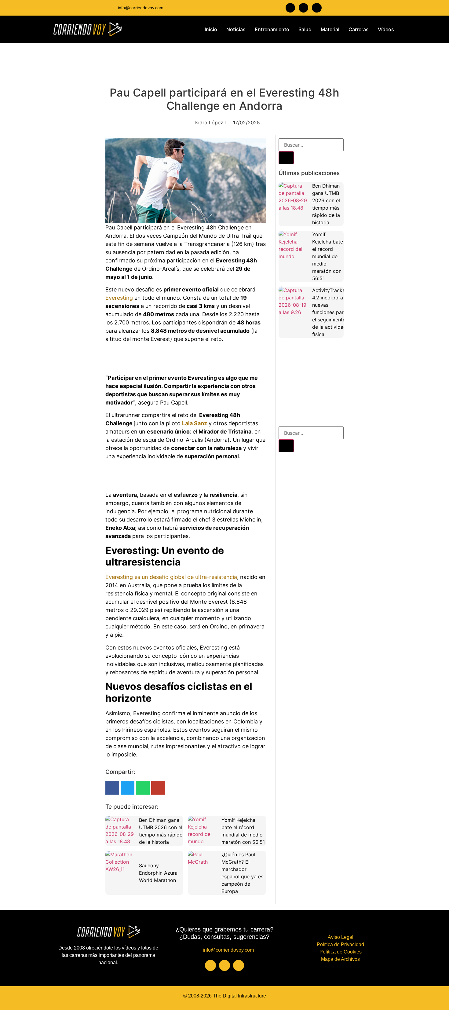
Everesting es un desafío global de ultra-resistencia (171, 577)
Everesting (119, 298)
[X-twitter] (316, 8)
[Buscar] (286, 157)
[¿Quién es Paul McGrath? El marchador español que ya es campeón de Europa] (203, 866)
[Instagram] (303, 8)
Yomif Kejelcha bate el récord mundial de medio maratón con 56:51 (327, 256)
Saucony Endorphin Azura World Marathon (158, 872)
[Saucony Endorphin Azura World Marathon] (120, 866)
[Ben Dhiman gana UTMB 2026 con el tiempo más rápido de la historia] (120, 831)
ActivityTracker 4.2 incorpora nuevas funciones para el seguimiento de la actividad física (329, 312)
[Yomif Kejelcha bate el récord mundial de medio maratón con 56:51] (203, 831)
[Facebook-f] (290, 8)
